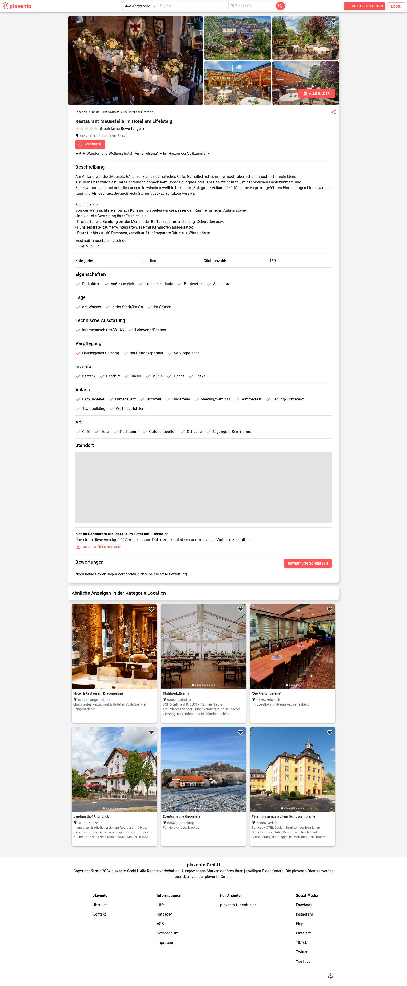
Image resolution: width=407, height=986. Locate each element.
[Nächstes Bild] (151, 650)
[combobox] (250, 6)
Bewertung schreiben (308, 563)
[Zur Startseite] (5, 5)
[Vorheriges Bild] (77, 650)
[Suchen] (280, 6)
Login (396, 6)
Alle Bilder (319, 93)
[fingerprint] (330, 976)
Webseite (93, 144)
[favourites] (333, 112)
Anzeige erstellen (367, 6)
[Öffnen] (274, 6)
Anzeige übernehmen (102, 547)
